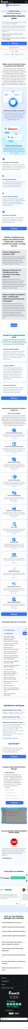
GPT (13, 222)
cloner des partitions (6, 342)
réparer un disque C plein (13, 185)
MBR (9, 222)
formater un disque (14, 200)
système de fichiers (15, 389)
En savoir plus (14, 438)
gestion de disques (21, 417)
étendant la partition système (15, 149)
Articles (3, 984)
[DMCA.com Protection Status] (17, 1013)
